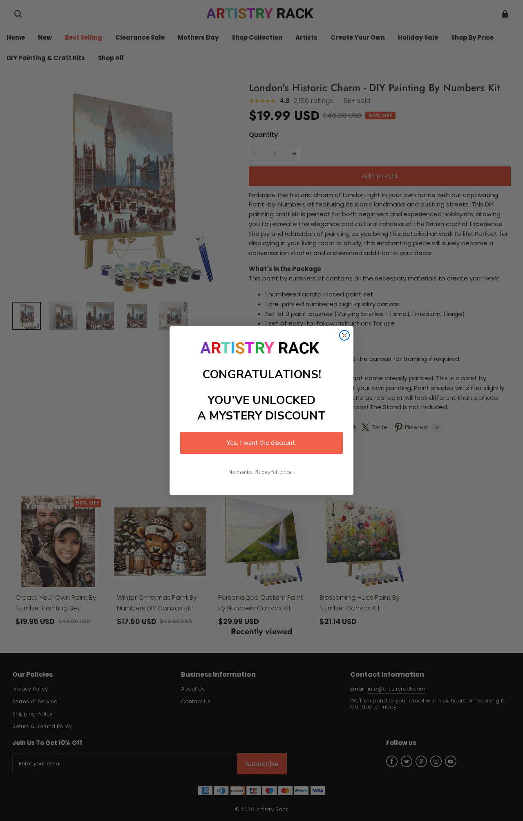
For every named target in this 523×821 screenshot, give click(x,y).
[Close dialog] (344, 335)
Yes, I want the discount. (261, 442)
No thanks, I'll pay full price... (261, 472)
